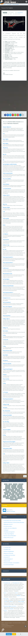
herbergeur (6, 530)
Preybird (4, 374)
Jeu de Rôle (11, 489)
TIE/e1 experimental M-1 (8, 262)
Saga (5, 495)
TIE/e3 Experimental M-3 (8, 292)
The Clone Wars (21, 496)
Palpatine (19, 595)
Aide (14, 634)
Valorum (11, 601)
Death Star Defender (7, 363)
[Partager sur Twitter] (10, 115)
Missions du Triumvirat (8, 553)
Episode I (15, 484)
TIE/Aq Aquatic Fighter (7, 448)
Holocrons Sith (7, 560)
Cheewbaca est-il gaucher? (9, 531)
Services (13, 495)
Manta (4, 225)
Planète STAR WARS (10, 1)
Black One (5, 204)
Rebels (6, 494)
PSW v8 (2, 622)
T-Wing (4, 346)
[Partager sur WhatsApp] (15, 115)
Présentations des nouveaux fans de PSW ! (12, 520)
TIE (3, 159)
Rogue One (12, 494)
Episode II (21, 484)
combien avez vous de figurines (10, 528)
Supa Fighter (5, 355)
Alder (21, 598)
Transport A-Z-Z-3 (6, 297)
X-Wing (4, 335)
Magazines (13, 491)
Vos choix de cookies (17, 622)
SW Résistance (13, 496)
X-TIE (4, 453)
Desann (5, 610)
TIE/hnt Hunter (6, 239)
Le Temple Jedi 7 (7, 547)
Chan (6, 601)
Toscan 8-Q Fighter (7, 429)
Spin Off (22, 495)
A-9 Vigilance (5, 234)
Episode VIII (7, 488)
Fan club (20, 488)
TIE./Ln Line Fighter (7, 178)
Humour (5, 489)
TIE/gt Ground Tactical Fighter (9, 441)
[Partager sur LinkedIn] (20, 115)
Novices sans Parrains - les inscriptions (11, 562)
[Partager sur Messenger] (8, 115)
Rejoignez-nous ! (4, 624)
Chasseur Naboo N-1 (7, 127)
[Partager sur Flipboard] (18, 115)
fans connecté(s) (11, 510)
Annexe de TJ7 (7, 557)
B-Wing (4, 435)
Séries (8, 495)
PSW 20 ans (21, 492)
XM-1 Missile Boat (6, 410)
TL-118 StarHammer (7, 188)
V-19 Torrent (5, 339)
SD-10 (5, 592)
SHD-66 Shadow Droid (7, 273)
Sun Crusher (5, 331)
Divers (10, 484)
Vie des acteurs (14, 499)
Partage (8, 634)
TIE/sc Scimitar (6, 379)
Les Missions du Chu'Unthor (9, 555)
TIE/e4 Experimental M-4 (8, 398)
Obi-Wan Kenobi (7, 492)
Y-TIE (4, 211)
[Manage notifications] (25, 626)
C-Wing (4, 383)
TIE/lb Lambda (6, 218)
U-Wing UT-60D (6, 404)
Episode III (8, 485)
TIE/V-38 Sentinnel (7, 302)
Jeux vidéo (17, 489)
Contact (23, 622)
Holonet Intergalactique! (9, 551)
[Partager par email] (23, 115)
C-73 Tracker (5, 392)
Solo (18, 495)
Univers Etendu (18, 498)
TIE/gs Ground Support (7, 369)
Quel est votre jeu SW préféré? (10, 535)
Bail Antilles (6, 598)
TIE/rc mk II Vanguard (7, 306)
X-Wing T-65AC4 (6, 462)
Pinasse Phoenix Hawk (7, 350)
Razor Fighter (5, 139)
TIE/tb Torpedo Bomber (8, 173)
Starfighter (5, 496)
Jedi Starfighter (6, 279)
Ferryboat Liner (7, 582)
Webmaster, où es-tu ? (8, 524)
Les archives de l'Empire (9, 564)
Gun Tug (4, 249)
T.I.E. (4, 133)
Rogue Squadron (19, 494)
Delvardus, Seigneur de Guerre (10, 606)
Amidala (22, 601)
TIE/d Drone (5, 147)
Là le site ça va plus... (8, 526)
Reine (19, 601)
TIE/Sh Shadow (6, 184)
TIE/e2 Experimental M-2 (8, 257)
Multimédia (19, 491)
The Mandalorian (9, 498)
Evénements (14, 488)
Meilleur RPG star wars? (8, 537)
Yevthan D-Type (6, 245)
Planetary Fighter (6, 207)
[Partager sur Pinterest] (13, 115)
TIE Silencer (5, 360)
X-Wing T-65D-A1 (6, 318)
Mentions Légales (8, 622)
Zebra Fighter (5, 143)
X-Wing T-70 (5, 327)
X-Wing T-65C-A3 (6, 195)
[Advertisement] (14, 96)
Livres (22, 489)
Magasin (7, 491)
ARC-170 (4, 154)
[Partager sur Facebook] (5, 115)
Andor (5, 484)
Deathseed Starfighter (7, 415)
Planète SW (14, 492)
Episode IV (14, 485)
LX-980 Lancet (5, 268)
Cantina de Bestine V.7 (8, 559)
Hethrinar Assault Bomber (8, 285)
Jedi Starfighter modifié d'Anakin (10, 164)
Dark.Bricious (20, 12)
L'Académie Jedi (7, 549)
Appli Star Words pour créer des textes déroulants (14, 522)
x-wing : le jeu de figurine (9, 533)
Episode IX (20, 485)
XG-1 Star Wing (6, 421)
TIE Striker (5, 407)
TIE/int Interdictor (6, 315)
